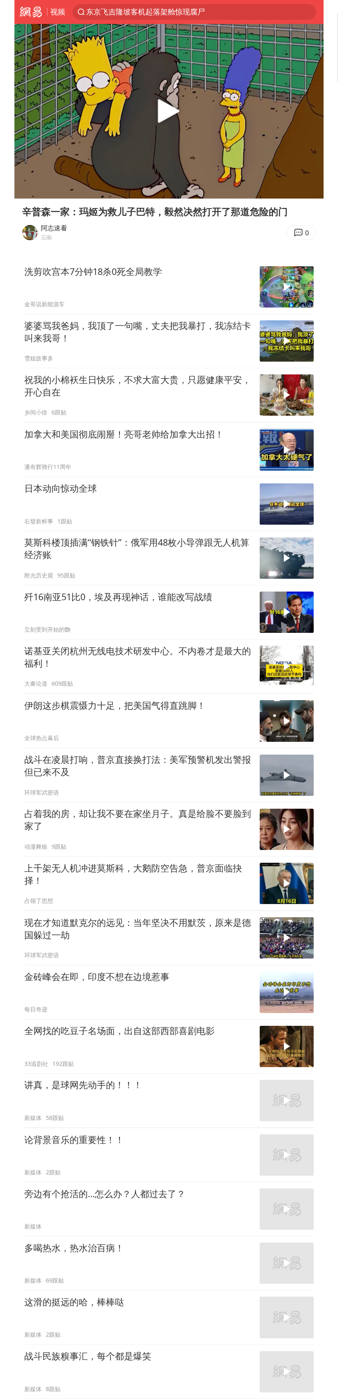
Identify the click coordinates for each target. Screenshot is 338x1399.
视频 (57, 12)
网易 (30, 12)
